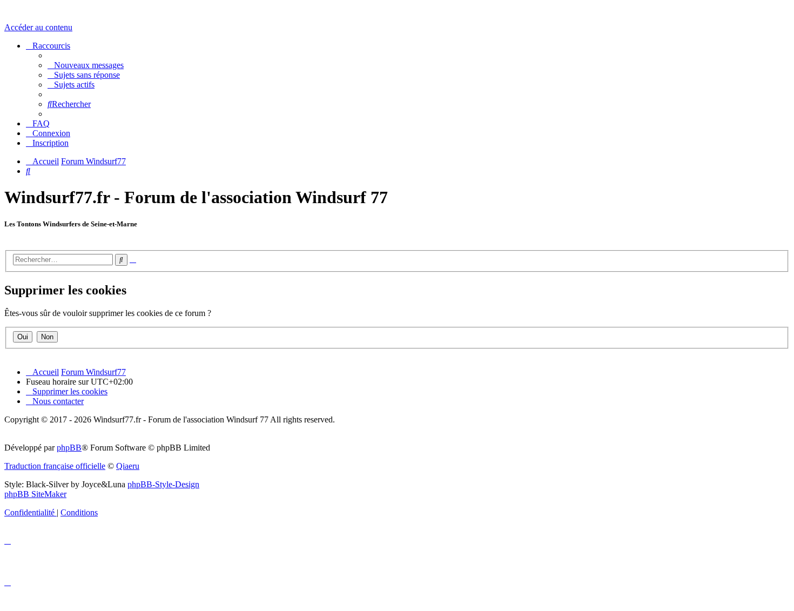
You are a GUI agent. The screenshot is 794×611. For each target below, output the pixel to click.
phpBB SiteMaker (35, 494)
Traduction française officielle (54, 466)
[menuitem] (86, 65)
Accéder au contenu (38, 27)
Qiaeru (127, 466)
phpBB (69, 447)
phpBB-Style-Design (163, 484)
